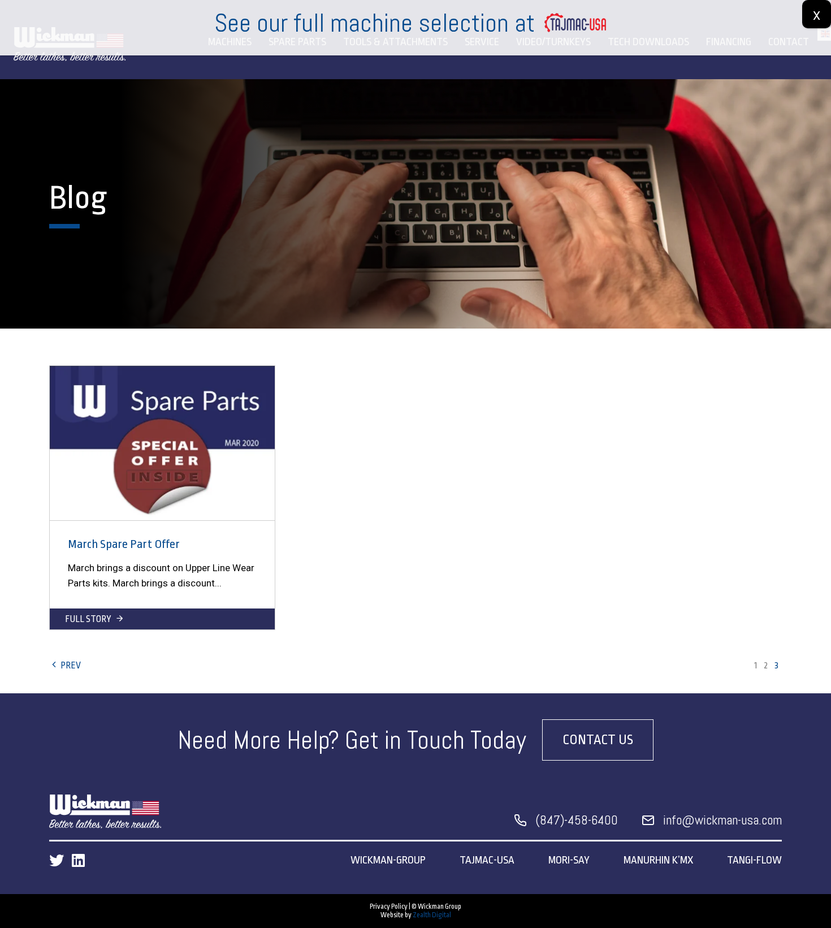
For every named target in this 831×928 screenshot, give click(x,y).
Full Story (89, 619)
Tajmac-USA (487, 860)
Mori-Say (569, 860)
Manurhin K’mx (658, 860)
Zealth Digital (432, 915)
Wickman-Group (388, 860)
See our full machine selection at (374, 23)
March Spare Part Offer (124, 544)
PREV (70, 666)
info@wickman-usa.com (722, 820)
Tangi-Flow (754, 860)
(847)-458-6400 (576, 820)
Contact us (597, 740)
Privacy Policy (389, 906)
